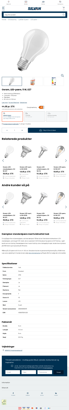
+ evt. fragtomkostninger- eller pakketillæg (12, 109)
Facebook (13, 395)
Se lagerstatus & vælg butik (11, 124)
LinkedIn (56, 395)
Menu (3, 10)
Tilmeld (58, 372)
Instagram (28, 395)
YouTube (42, 395)
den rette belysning (34, 253)
